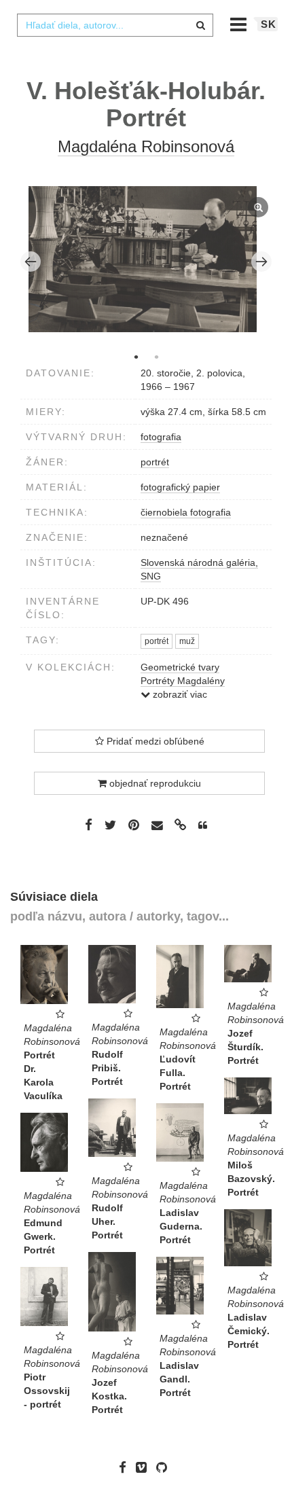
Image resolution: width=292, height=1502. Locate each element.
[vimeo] (144, 1467)
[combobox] (115, 25)
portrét (155, 462)
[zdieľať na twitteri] (110, 825)
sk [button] (268, 24)
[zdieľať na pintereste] (134, 825)
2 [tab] (156, 356)
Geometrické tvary (180, 667)
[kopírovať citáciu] (203, 825)
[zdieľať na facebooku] (88, 825)
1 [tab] (136, 356)
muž (187, 641)
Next (261, 261)
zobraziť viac (178, 694)
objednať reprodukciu (154, 783)
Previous (30, 261)
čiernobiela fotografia (186, 512)
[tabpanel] (146, 260)
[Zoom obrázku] (143, 259)
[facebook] (126, 1467)
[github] (165, 1467)
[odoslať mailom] (157, 826)
